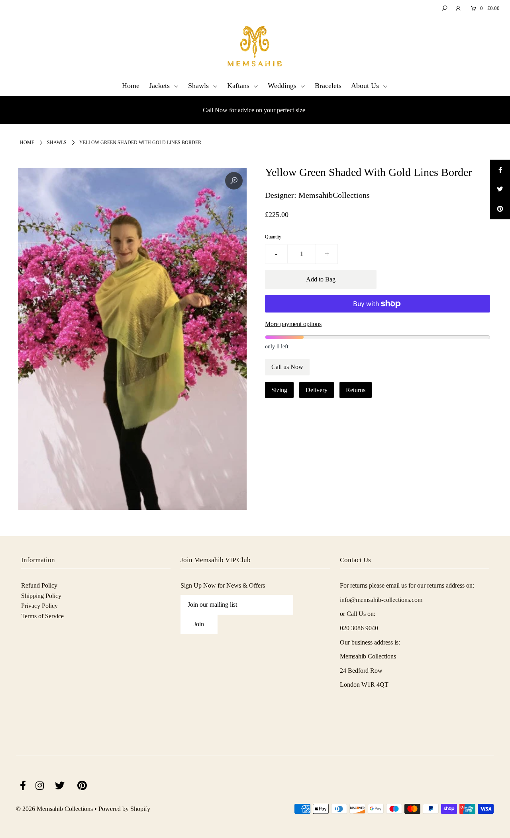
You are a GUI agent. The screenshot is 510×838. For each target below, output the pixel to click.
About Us (366, 86)
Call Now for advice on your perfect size (254, 110)
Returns (355, 390)
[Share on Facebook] (500, 170)
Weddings (283, 86)
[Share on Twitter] (500, 189)
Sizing (279, 390)
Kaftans (239, 86)
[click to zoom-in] (234, 180)
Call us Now (287, 366)
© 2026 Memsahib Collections (54, 808)
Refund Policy (39, 585)
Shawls (199, 86)
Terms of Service (42, 616)
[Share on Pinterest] (500, 209)
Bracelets (328, 86)
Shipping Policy (41, 595)
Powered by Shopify (124, 808)
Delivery (317, 390)
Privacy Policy (39, 605)
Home (130, 86)
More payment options (293, 323)
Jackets (160, 86)
